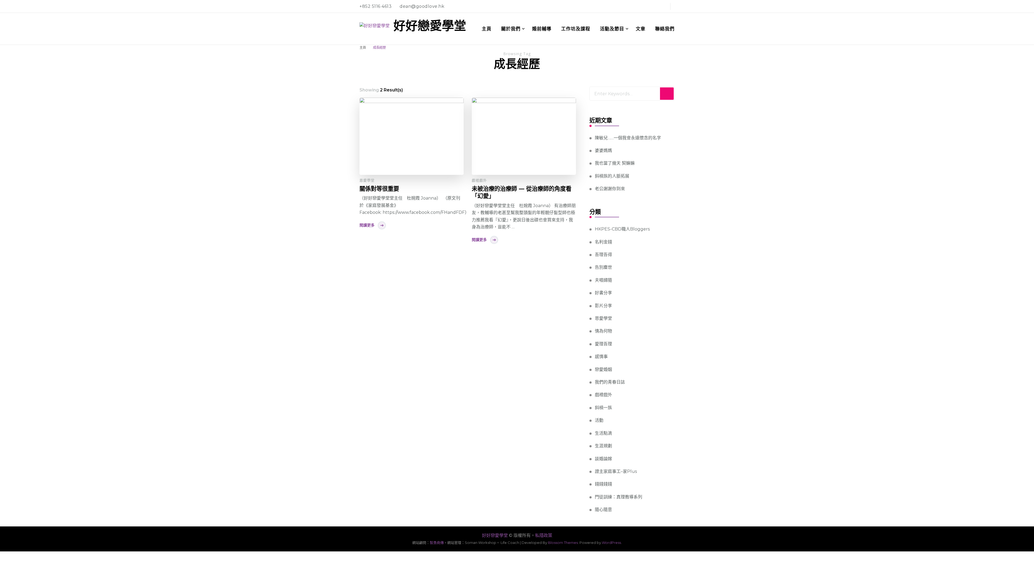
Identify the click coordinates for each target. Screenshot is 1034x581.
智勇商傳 (437, 542)
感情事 (601, 356)
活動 (599, 420)
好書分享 (603, 292)
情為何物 (603, 331)
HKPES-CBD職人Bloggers (622, 229)
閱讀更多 (367, 225)
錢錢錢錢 (603, 484)
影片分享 (603, 305)
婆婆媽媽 (603, 150)
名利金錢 (603, 242)
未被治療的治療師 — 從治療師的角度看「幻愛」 (521, 192)
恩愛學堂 (367, 180)
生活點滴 (603, 433)
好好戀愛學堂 (429, 25)
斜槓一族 (603, 407)
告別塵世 (603, 267)
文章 (640, 28)
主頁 (486, 28)
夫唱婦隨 (603, 280)
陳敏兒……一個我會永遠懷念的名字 (628, 137)
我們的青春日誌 (610, 382)
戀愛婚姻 (603, 369)
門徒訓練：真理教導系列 (618, 496)
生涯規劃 (603, 445)
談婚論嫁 (603, 458)
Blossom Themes (563, 542)
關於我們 (511, 28)
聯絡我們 (665, 28)
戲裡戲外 (479, 180)
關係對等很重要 (379, 188)
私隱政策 (543, 535)
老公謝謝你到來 (610, 188)
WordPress (611, 542)
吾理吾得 (603, 254)
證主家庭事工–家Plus (616, 471)
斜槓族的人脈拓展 (612, 176)
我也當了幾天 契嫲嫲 (615, 163)
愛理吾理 (603, 343)
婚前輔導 (541, 28)
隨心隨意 (603, 509)
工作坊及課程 (575, 28)
